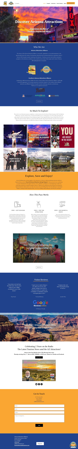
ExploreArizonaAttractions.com (21, 445)
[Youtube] (36, 384)
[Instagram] (42, 384)
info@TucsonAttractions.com (39, 401)
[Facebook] (39, 384)
